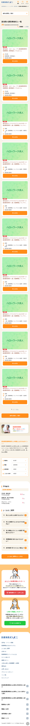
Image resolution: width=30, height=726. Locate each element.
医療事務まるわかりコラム (9, 645)
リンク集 (4, 675)
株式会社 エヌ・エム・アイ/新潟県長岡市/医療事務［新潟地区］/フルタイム (15, 87)
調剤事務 (15, 6)
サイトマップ (5, 678)
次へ (17, 409)
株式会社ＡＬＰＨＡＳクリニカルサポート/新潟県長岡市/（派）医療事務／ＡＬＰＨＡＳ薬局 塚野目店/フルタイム (15, 124)
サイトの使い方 (6, 657)
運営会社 (4, 666)
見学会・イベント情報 (7, 642)
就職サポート (5, 660)
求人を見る (15, 61)
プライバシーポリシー (7, 672)
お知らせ (4, 651)
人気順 (26, 26)
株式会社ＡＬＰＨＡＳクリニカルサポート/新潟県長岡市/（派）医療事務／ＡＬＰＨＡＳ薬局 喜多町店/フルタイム (15, 389)
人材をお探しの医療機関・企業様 (10, 663)
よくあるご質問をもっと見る (15, 556)
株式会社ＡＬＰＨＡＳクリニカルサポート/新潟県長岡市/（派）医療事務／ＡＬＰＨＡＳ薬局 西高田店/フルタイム (15, 163)
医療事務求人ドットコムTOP (7, 6)
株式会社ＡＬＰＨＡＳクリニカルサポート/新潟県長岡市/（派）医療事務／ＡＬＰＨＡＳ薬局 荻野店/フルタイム (15, 278)
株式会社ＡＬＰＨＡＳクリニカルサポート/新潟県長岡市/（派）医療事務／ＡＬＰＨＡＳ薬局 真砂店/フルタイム (15, 352)
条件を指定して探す (15, 415)
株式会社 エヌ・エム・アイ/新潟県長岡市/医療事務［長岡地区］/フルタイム (15, 50)
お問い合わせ (5, 669)
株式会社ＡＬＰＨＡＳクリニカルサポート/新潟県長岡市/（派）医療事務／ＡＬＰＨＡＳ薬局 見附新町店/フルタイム (15, 239)
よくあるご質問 (6, 648)
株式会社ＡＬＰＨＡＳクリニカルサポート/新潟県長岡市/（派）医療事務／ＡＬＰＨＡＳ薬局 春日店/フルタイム (15, 202)
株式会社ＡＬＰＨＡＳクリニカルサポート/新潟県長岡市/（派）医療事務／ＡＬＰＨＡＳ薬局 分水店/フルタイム (15, 315)
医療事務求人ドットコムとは (9, 654)
